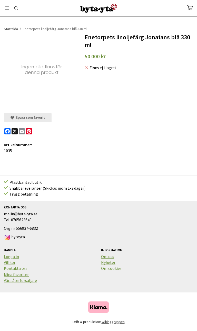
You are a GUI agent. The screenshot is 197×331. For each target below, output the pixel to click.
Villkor (9, 262)
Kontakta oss (15, 268)
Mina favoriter (16, 274)
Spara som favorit (29, 117)
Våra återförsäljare (20, 280)
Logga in (11, 256)
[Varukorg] (189, 8)
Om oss (107, 256)
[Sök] (16, 8)
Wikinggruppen (113, 321)
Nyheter (108, 262)
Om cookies (111, 268)
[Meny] (7, 8)
